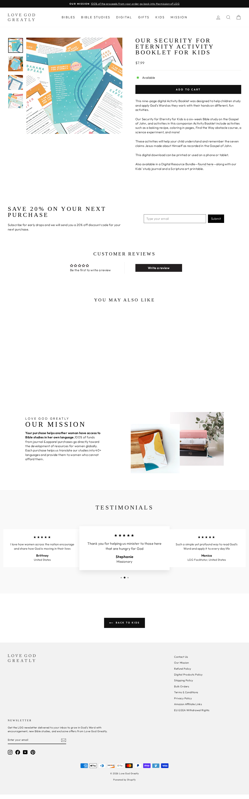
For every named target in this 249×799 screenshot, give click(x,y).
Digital (124, 17)
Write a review (158, 268)
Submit (216, 219)
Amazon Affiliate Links (188, 704)
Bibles (68, 17)
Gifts (144, 17)
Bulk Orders (181, 686)
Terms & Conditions (186, 692)
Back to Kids (127, 622)
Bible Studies (95, 17)
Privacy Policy (183, 698)
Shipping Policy (183, 680)
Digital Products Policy (188, 674)
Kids (160, 17)
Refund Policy (182, 668)
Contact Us (181, 657)
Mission (179, 17)
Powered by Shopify (124, 779)
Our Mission (181, 662)
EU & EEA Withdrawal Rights (191, 710)
